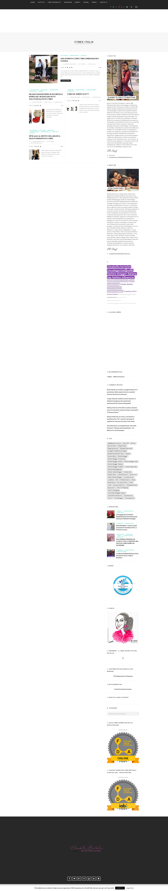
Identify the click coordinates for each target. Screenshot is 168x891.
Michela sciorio (125, 480)
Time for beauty (54, 2)
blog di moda (122, 446)
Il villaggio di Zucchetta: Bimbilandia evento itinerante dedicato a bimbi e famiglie (126, 517)
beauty (133, 443)
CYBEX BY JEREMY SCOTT (78, 94)
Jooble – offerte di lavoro (115, 376)
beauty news (112, 446)
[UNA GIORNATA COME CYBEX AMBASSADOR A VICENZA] (43, 69)
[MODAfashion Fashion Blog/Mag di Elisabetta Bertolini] (84, 846)
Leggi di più (130, 888)
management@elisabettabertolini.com (120, 157)
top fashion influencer (120, 277)
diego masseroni (113, 448)
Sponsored (111, 487)
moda (109, 294)
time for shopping (130, 303)
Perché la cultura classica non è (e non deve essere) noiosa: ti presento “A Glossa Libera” (122, 410)
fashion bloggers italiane (115, 466)
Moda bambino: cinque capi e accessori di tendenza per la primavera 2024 (126, 527)
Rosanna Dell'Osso (119, 485)
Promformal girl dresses (123, 689)
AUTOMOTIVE (34, 89)
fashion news (112, 474)
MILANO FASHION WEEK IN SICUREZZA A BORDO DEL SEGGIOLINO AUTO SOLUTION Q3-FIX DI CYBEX (46, 96)
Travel (86, 2)
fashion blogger (115, 291)
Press (94, 2)
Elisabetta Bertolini (70, 64)
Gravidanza (45, 131)
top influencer (128, 495)
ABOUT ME (120, 534)
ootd (132, 280)
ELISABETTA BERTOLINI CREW (117, 451)
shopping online (130, 291)
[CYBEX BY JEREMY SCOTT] (72, 108)
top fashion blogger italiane (115, 303)
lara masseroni (128, 477)
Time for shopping (122, 487)
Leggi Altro (66, 80)
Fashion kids (74, 55)
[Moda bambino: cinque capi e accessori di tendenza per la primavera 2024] (111, 526)
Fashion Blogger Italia (127, 294)
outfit (130, 270)
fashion (115, 294)
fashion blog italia (114, 288)
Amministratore (37, 102)
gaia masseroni (121, 297)
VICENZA (84, 55)
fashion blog (113, 284)
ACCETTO (120, 888)
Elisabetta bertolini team (116, 453)
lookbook (111, 480)
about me (126, 443)
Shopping (68, 2)
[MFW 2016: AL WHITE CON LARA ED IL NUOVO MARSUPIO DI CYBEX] (34, 154)
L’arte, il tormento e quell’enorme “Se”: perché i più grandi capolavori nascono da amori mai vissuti (121, 419)
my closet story (111, 297)
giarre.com (133, 474)
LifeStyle (33, 91)
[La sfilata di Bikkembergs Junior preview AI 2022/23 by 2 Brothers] (111, 553)
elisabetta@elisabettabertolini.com (119, 253)
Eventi (77, 2)
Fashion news (91, 89)
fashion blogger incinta (115, 461)
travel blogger (118, 498)
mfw (117, 480)
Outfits (41, 2)
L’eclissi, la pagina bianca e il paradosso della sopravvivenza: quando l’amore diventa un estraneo (122, 392)
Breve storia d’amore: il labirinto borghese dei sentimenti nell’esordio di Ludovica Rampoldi (121, 401)
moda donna (126, 284)
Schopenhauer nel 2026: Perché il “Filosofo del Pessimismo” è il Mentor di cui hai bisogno (121, 428)
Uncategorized (116, 270)
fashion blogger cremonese (116, 459)
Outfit (32, 133)
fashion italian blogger (115, 472)
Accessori (33, 130)
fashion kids (128, 472)
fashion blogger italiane (122, 273)
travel (110, 498)
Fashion (71, 89)
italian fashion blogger (115, 477)
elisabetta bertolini (119, 266)
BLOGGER (65, 55)
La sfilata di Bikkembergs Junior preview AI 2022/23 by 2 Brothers (127, 555)
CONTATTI (104, 2)
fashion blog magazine (114, 300)
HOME (33, 2)
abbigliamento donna (117, 280)
